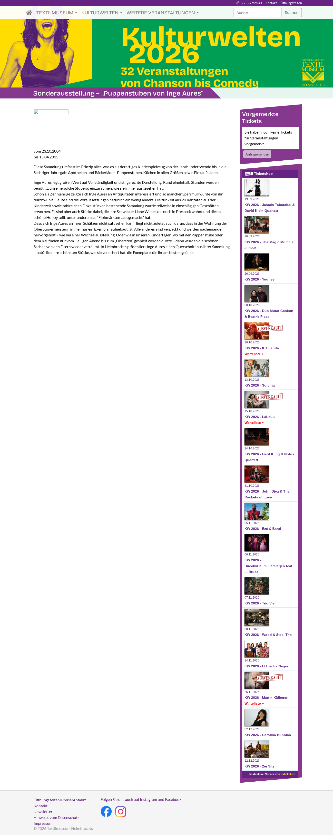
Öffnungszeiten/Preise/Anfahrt (60, 799)
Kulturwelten (99, 13)
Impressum (43, 823)
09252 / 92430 (250, 3)
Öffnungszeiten (291, 3)
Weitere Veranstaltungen (161, 13)
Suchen (292, 12)
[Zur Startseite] (30, 12)
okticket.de (288, 774)
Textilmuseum (54, 13)
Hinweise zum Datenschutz (56, 817)
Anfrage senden (257, 154)
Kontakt (271, 3)
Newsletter (43, 811)
